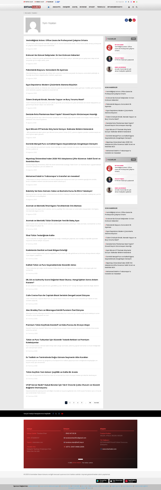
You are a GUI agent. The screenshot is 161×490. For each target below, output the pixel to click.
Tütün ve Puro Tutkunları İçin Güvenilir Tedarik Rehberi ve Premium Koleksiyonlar (63, 345)
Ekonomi (83, 7)
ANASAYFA (56, 7)
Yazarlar (34, 13)
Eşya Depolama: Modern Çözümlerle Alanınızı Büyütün (63, 88)
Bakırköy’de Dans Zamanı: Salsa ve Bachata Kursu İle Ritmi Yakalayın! (63, 195)
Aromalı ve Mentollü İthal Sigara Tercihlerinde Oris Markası (62, 209)
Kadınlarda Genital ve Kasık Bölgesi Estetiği (63, 254)
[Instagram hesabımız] (131, 2)
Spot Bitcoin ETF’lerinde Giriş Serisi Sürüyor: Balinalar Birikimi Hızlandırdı (63, 133)
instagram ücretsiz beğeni (76, 488)
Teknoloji (101, 7)
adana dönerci (33, 486)
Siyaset (92, 7)
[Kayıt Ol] (129, 7)
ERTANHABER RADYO (115, 7)
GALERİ (29, 2)
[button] (49, 7)
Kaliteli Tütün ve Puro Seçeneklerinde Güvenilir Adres (61, 269)
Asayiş (74, 7)
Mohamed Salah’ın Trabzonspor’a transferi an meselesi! (61, 180)
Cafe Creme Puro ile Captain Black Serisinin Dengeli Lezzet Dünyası (61, 299)
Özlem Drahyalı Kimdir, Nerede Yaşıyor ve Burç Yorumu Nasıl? (63, 103)
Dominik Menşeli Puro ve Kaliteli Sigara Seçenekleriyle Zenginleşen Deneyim (63, 148)
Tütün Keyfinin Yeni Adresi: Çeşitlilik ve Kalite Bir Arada (61, 375)
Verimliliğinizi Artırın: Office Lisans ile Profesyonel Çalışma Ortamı (63, 44)
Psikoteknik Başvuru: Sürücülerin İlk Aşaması (62, 74)
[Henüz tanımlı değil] (126, 20)
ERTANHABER (76, 486)
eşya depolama (128, 486)
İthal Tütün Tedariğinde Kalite (62, 239)
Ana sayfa (28, 13)
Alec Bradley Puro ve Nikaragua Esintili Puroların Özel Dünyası (63, 314)
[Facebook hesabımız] (53, 414)
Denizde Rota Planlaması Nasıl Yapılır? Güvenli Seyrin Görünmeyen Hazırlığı (62, 118)
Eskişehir (66, 7)
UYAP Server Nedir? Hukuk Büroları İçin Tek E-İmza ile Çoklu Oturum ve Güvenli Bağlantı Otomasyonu (63, 390)
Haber (89, 488)
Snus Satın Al (95, 486)
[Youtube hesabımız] (134, 2)
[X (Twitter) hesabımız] (128, 2)
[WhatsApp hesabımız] (136, 2)
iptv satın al (85, 486)
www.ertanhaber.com (109, 449)
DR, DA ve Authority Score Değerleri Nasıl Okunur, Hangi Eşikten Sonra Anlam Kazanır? (62, 284)
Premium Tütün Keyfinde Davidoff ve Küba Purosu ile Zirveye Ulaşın (62, 329)
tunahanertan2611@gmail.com (76, 438)
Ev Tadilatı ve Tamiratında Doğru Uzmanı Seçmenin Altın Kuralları (62, 361)
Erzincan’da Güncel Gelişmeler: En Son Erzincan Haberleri (62, 59)
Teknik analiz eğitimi (141, 486)
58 (90, 403)
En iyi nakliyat (105, 486)
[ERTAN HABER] (32, 8)
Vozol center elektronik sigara (49, 486)
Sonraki (96, 403)
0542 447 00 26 (71, 433)
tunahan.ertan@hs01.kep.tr (75, 442)
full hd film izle (65, 486)
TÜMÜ (133, 39)
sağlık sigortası (116, 486)
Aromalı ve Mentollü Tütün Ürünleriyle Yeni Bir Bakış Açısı (63, 224)
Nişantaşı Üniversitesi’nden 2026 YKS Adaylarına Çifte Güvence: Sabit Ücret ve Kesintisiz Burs (63, 164)
